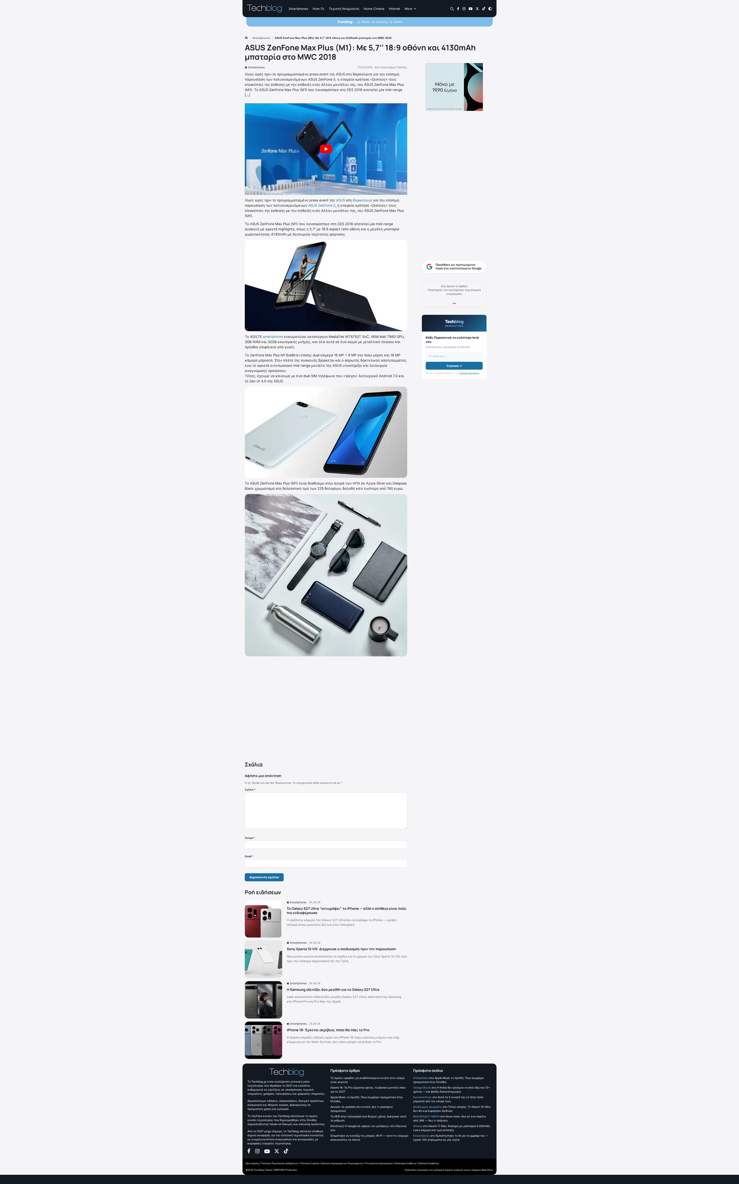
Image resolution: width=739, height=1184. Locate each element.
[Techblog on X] (477, 8)
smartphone (273, 337)
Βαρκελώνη (362, 200)
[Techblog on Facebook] (458, 8)
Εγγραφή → (454, 365)
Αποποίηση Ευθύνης (405, 1163)
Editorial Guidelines (428, 1163)
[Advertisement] (326, 708)
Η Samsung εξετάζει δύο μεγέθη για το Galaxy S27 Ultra (333, 989)
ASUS (340, 200)
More (408, 9)
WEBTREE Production (285, 1169)
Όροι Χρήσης (252, 1163)
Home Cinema (374, 9)
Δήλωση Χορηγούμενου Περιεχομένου (342, 1163)
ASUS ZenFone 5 (321, 205)
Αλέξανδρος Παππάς (393, 67)
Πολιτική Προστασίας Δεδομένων (279, 1163)
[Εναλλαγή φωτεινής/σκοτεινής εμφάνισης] (490, 8)
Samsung (382, 21)
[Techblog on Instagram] (464, 8)
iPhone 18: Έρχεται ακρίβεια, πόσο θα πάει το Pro (328, 1030)
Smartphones (298, 9)
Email (249, 856)
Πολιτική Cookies (309, 1163)
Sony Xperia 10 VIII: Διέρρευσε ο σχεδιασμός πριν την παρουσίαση (341, 949)
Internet (394, 9)
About (269, 1169)
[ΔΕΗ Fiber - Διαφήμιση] (454, 87)
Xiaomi (398, 21)
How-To (318, 9)
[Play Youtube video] (326, 149)
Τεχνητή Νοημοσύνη (344, 9)
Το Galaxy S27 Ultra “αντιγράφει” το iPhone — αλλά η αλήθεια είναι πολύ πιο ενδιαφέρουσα (346, 910)
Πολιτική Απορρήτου (469, 373)
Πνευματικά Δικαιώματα (379, 1163)
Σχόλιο (250, 789)
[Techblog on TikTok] (483, 8)
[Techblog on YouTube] (470, 8)
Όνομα (250, 837)
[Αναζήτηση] (452, 8)
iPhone (365, 21)
